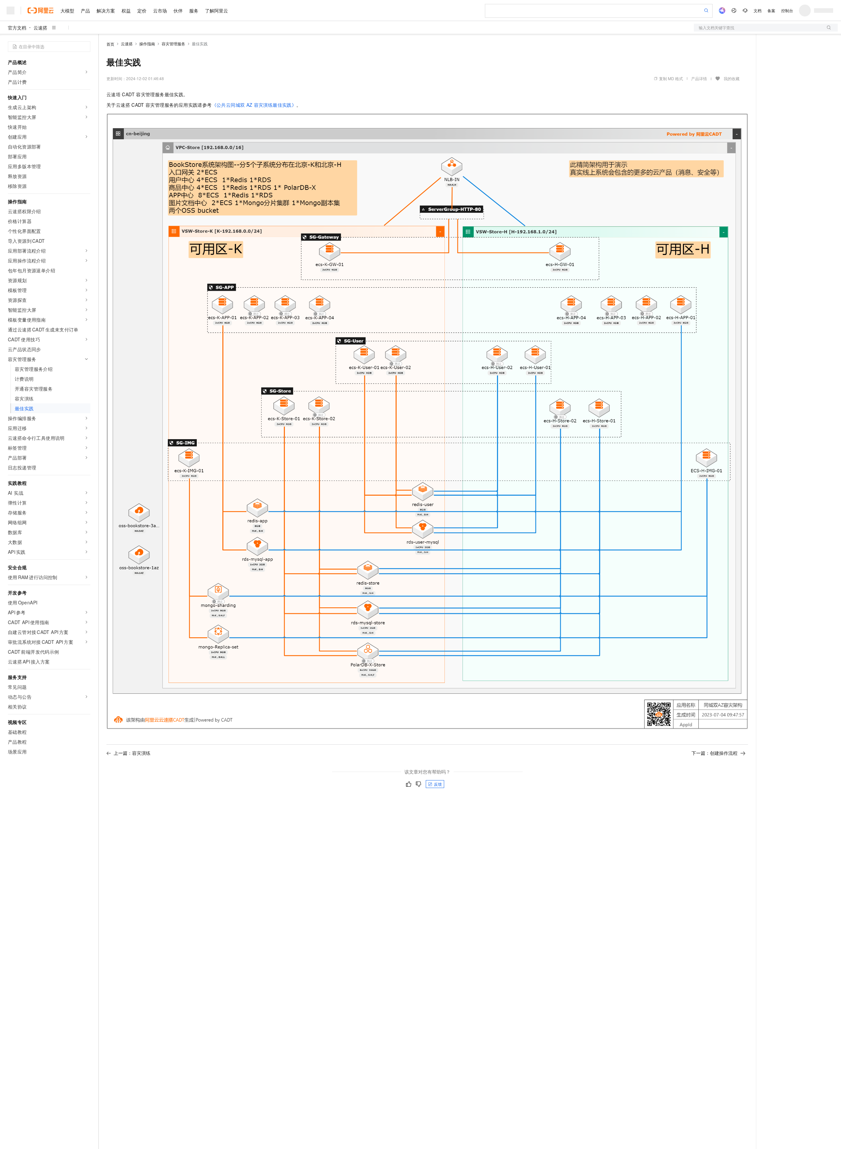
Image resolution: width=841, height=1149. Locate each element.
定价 (142, 10)
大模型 (67, 10)
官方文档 (17, 27)
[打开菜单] (10, 10)
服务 (193, 10)
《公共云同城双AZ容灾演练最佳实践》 (254, 104)
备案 (771, 10)
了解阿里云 (216, 10)
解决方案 (106, 10)
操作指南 (147, 43)
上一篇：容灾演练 (132, 753)
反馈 (438, 784)
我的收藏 (731, 78)
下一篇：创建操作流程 (715, 753)
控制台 (787, 10)
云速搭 (40, 27)
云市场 (160, 10)
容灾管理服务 (173, 43)
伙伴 (178, 10)
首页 (110, 44)
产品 (85, 10)
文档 (757, 10)
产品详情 (699, 78)
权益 (126, 10)
